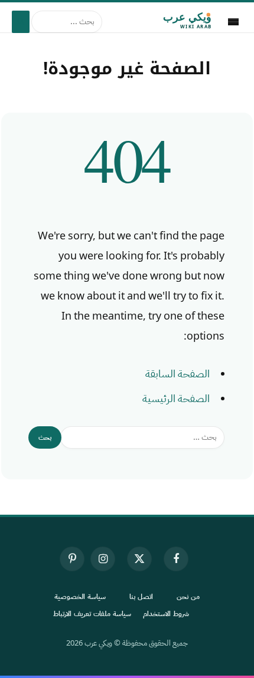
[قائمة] (233, 22)
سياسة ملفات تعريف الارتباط (92, 613)
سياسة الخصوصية (80, 596)
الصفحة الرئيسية (176, 398)
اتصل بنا (141, 596)
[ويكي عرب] (162, 21)
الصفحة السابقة (177, 373)
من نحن (188, 596)
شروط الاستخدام (166, 613)
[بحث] (21, 22)
